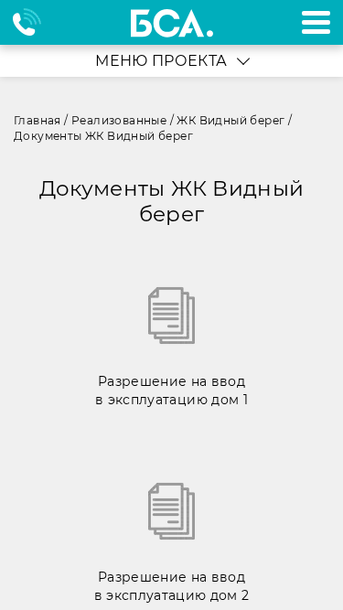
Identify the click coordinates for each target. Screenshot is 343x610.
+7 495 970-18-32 (35, 22)
